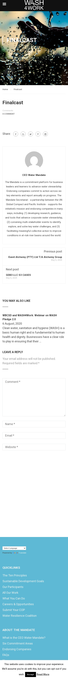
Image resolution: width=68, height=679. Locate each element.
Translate (22, 553)
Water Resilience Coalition (19, 615)
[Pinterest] (37, 133)
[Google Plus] (23, 133)
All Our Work (10, 592)
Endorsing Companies (16, 649)
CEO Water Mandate (34, 175)
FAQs (5, 655)
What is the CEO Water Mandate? (23, 637)
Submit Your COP (13, 610)
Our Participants (12, 587)
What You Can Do (13, 598)
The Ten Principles (14, 575)
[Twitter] (30, 133)
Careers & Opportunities (18, 604)
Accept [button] (30, 674)
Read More (43, 674)
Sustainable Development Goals (23, 581)
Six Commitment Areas (17, 643)
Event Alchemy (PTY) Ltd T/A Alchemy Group (35, 257)
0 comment (8, 114)
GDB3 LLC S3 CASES (18, 275)
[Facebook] (15, 133)
